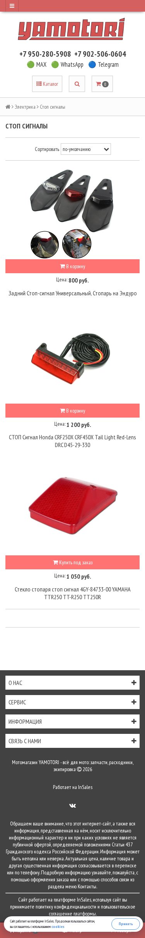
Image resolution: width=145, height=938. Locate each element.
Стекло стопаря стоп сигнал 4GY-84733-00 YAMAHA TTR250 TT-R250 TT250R (73, 593)
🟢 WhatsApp (67, 64)
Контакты (87, 886)
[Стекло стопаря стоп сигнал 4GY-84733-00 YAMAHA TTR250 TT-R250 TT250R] (72, 508)
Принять (126, 923)
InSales (85, 787)
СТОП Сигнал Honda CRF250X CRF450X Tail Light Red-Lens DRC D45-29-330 (72, 441)
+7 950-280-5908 (45, 54)
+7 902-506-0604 (100, 54)
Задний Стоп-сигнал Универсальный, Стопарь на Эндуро (73, 293)
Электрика (25, 106)
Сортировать (47, 149)
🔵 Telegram (103, 64)
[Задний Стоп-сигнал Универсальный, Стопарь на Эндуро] (72, 212)
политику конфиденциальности (66, 906)
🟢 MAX (36, 64)
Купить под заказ (75, 562)
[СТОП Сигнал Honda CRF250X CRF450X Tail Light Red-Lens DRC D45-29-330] (72, 357)
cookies (58, 926)
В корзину (75, 266)
